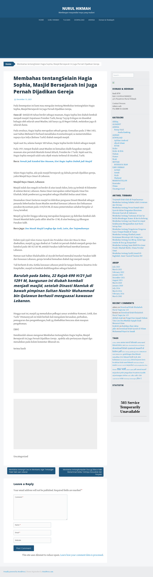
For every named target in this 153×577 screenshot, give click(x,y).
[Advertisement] (76, 40)
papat (131, 369)
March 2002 (117, 296)
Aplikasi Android (121, 140)
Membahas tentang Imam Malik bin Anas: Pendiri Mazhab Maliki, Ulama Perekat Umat (128, 248)
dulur (123, 351)
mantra (114, 365)
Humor (115, 156)
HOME (41, 20)
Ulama (114, 186)
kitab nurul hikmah (126, 362)
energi (127, 351)
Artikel (117, 170)
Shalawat (117, 178)
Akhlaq (115, 122)
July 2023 (116, 267)
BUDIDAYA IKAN (121, 165)
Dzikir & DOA (117, 151)
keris (143, 360)
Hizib (116, 175)
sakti (136, 375)
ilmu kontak (123, 360)
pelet (122, 373)
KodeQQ (115, 326)
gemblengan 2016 (134, 351)
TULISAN (66, 20)
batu (127, 345)
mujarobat (130, 365)
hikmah (126, 357)
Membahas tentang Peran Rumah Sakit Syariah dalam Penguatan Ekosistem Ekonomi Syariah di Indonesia (128, 210)
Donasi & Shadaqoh (106, 20)
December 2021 (118, 278)
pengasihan (128, 373)
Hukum (115, 154)
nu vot (121, 369)
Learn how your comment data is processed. (82, 555)
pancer (128, 369)
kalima (129, 360)
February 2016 (118, 294)
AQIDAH (115, 135)
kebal (133, 360)
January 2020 (117, 286)
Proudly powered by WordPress (14, 572)
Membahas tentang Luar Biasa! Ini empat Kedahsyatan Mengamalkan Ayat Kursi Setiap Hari (128, 224)
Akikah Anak (117, 318)
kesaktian (115, 362)
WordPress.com (47, 572)
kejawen (138, 360)
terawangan (133, 378)
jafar (114, 329)
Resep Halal (119, 130)
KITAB (116, 146)
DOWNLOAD (79, 20)
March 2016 (117, 291)
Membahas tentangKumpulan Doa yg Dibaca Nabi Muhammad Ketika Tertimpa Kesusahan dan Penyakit (82, 471)
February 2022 (118, 272)
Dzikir (114, 148)
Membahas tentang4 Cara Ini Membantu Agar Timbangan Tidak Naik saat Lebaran (31, 470)
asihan (114, 342)
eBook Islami (119, 143)
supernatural (115, 378)
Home (8, 64)
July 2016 (116, 288)
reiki (129, 375)
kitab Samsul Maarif (138, 362)
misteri (120, 365)
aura (124, 345)
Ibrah (114, 159)
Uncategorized (118, 189)
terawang (126, 378)
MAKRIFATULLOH (119, 181)
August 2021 (117, 280)
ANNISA (91, 20)
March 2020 (117, 283)
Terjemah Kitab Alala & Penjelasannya (127, 200)
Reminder (116, 183)
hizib (131, 357)
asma (118, 342)
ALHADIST (116, 124)
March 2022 (117, 269)
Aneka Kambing (124, 132)
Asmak (116, 173)
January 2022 (117, 275)
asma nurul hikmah (129, 342)
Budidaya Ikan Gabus (130, 326)
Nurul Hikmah (76, 8)
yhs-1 (139, 378)
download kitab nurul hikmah (136, 345)
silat (140, 375)
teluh (121, 379)
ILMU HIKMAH (53, 20)
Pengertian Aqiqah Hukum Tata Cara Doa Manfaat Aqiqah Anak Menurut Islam (129, 321)
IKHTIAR (116, 162)
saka (132, 375)
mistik (124, 365)
